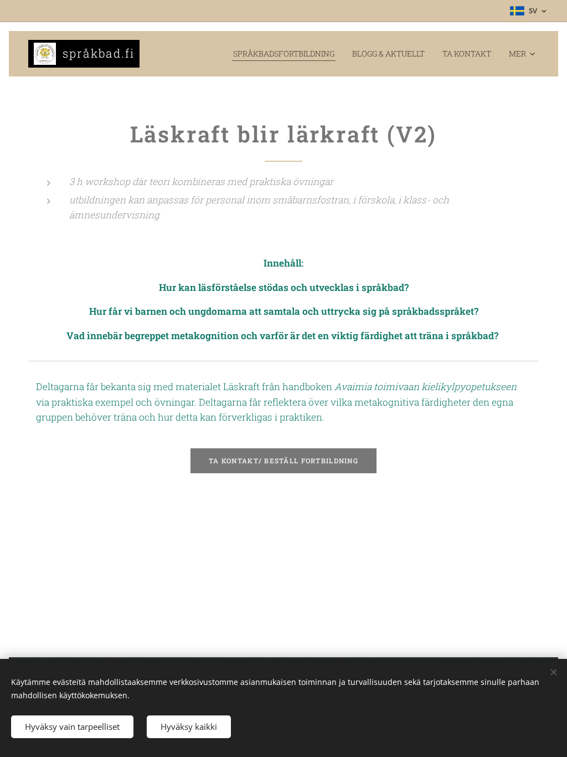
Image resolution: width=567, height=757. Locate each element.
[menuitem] (286, 54)
